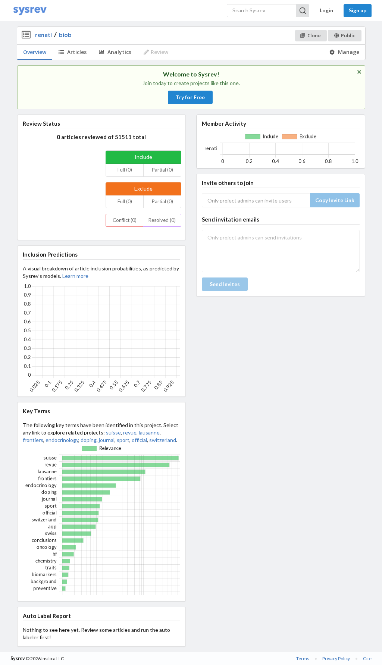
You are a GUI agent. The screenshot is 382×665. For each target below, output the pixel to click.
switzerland (162, 440)
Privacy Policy (336, 658)
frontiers (33, 440)
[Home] (29, 10)
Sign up (357, 10)
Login (326, 10)
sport (123, 440)
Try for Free (190, 97)
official (139, 440)
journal (107, 440)
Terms (302, 658)
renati (43, 34)
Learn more (75, 276)
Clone (314, 35)
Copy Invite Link (334, 200)
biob (65, 34)
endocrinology (62, 440)
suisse (113, 432)
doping (89, 440)
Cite (367, 658)
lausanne (149, 432)
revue (130, 432)
